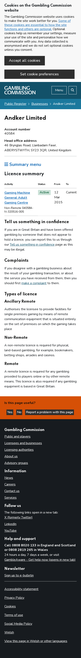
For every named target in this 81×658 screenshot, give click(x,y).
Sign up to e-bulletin (19, 575)
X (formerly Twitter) (18, 517)
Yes (10, 412)
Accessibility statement (21, 589)
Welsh (9, 632)
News (8, 478)
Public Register (15, 104)
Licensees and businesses (23, 443)
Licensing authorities (19, 449)
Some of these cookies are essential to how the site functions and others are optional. (37, 25)
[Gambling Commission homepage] (20, 93)
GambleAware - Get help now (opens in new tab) (40, 559)
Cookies (10, 606)
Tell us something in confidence (32, 244)
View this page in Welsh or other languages (35, 641)
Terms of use (13, 615)
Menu (59, 90)
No (19, 412)
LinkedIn (10, 524)
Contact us (12, 491)
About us (11, 456)
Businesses (39, 104)
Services (10, 497)
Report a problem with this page (49, 412)
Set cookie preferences (39, 74)
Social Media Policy (18, 623)
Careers (10, 484)
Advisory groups (16, 463)
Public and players (17, 436)
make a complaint (34, 283)
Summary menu (24, 164)
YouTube (10, 530)
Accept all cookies (24, 60)
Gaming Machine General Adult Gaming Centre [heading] (17, 198)
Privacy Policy (14, 597)
